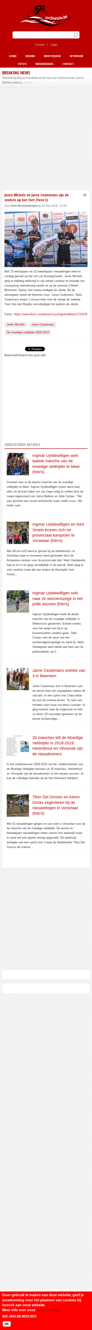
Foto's (22, 64)
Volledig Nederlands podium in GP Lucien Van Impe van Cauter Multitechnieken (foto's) (43, 80)
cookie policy (48, 1310)
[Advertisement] (46, 138)
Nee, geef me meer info (19, 1316)
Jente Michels (16, 324)
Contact (40, 44)
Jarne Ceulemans (42, 324)
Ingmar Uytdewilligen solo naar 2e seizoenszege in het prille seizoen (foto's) (57, 598)
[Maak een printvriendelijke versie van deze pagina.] (84, 194)
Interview (76, 56)
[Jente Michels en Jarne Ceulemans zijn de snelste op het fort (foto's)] (46, 264)
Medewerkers (44, 64)
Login (53, 44)
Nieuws (30, 56)
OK (7, 1324)
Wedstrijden (52, 56)
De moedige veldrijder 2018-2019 (28, 332)
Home (13, 56)
